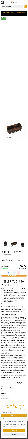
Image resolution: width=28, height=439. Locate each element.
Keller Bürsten (20, 383)
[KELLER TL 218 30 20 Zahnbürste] (14, 130)
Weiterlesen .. (11, 262)
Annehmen (14, 430)
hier (17, 426)
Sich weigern (14, 434)
